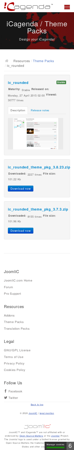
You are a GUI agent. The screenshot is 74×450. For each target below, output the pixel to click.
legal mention (47, 413)
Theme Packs (43, 61)
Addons (9, 315)
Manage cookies (56, 444)
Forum (8, 287)
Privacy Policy (14, 363)
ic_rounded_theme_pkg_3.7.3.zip (38, 209)
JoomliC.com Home (18, 280)
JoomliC (33, 413)
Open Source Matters (31, 435)
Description (17, 110)
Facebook (15, 391)
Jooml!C (37, 425)
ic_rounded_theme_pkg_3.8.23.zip (39, 167)
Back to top (37, 404)
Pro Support (12, 293)
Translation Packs (17, 328)
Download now (20, 188)
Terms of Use (13, 357)
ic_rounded (18, 82)
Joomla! (55, 435)
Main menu (67, 7)
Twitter (13, 397)
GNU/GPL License (17, 350)
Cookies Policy (14, 370)
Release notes (40, 110)
